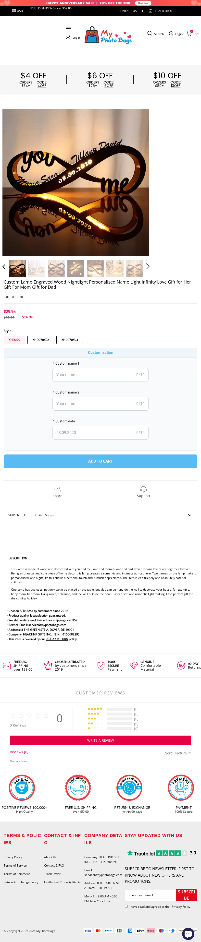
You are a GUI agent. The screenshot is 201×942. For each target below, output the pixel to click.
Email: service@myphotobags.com (103, 872)
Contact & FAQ (54, 865)
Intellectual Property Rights (62, 882)
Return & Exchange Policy (21, 882)
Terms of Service (15, 865)
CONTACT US (127, 11)
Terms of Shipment (17, 874)
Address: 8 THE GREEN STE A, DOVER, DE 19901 (102, 885)
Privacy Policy (13, 857)
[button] (14, 182)
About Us (50, 857)
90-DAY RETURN (57, 639)
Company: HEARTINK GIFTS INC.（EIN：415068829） (102, 859)
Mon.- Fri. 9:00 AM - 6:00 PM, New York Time (100, 898)
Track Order (164, 11)
